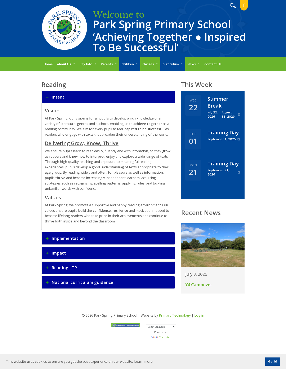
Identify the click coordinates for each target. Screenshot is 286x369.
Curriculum (170, 64)
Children (127, 64)
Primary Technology (175, 315)
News (191, 64)
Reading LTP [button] (64, 267)
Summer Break (217, 102)
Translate (164, 337)
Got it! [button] (272, 361)
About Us (64, 64)
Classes (148, 64)
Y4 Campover (198, 284)
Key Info (86, 64)
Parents (107, 64)
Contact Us (213, 64)
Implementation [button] (68, 238)
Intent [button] (58, 97)
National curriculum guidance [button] (82, 282)
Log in (199, 315)
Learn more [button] (143, 361)
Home (48, 64)
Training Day (223, 132)
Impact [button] (59, 253)
